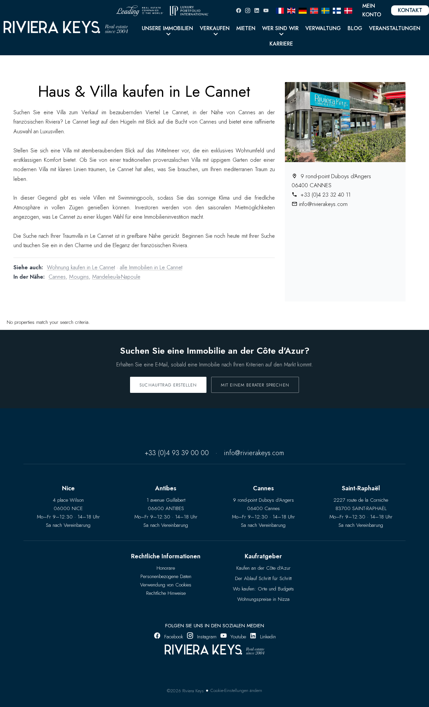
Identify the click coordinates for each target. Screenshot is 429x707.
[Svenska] (325, 10)
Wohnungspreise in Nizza (263, 599)
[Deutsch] (303, 10)
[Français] (280, 10)
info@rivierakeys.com (323, 204)
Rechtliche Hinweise (166, 593)
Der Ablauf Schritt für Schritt (263, 578)
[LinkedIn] (257, 10)
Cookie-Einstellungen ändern (236, 690)
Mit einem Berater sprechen (255, 385)
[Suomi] (337, 10)
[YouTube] (266, 10)
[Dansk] (348, 10)
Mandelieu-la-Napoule (116, 277)
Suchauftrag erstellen (168, 385)
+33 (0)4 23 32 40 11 (325, 195)
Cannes (57, 277)
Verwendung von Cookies (165, 584)
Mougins (79, 277)
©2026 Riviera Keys (185, 691)
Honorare (166, 568)
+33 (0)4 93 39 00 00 (177, 453)
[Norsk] (314, 10)
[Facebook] (239, 10)
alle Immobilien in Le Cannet (151, 267)
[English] (291, 10)
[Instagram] (248, 10)
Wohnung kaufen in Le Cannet (81, 267)
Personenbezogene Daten (165, 576)
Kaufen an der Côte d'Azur (263, 568)
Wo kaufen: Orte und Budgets (263, 588)
